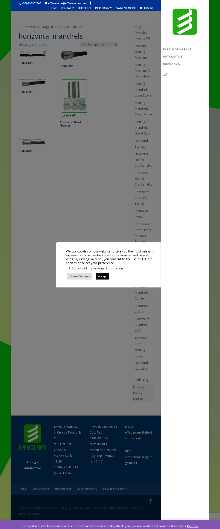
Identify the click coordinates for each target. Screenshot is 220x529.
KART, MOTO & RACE (177, 49)
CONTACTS (68, 8)
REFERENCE (84, 8)
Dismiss (193, 526)
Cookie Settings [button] (80, 276)
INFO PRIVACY (103, 8)
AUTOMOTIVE (172, 56)
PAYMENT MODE (126, 8)
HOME (53, 8)
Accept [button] (102, 276)
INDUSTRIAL (171, 63)
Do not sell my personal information (97, 268)
